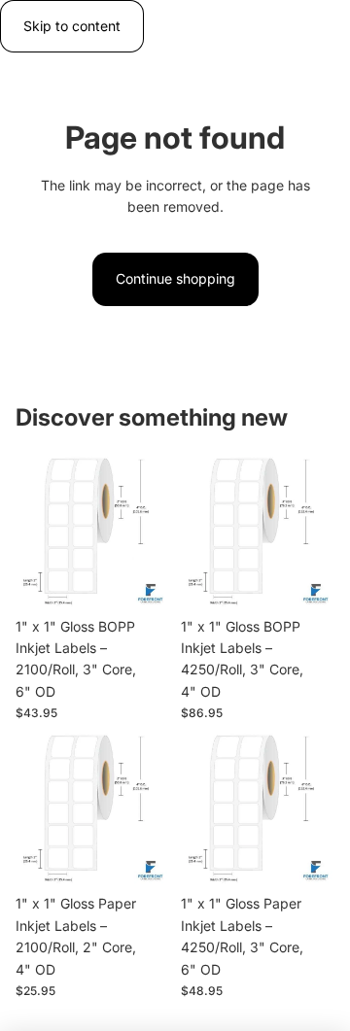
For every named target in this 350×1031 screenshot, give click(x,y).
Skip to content (72, 25)
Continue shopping (175, 278)
